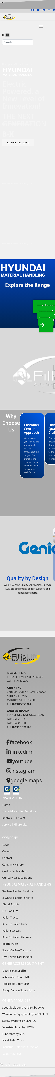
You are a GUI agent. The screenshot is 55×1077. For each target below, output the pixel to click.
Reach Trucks (10, 944)
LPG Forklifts (10, 911)
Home (6, 805)
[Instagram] (49, 10)
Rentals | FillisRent (13, 818)
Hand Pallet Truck (13, 1040)
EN (7, 34)
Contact (7, 858)
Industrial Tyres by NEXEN (18, 1027)
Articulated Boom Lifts (16, 977)
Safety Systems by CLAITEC (19, 1020)
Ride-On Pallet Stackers (16, 937)
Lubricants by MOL (13, 1034)
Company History (13, 864)
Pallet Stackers (11, 930)
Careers (7, 851)
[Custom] (54, 10)
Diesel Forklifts (11, 904)
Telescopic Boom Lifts (15, 984)
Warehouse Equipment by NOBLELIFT (25, 1014)
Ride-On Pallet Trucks (15, 924)
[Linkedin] (44, 10)
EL (3, 34)
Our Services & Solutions (17, 877)
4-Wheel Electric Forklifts (17, 898)
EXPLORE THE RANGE (18, 143)
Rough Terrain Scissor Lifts (18, 990)
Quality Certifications (15, 871)
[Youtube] (38, 10)
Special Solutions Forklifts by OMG (23, 1007)
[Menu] (33, 26)
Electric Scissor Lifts (14, 970)
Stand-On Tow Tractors (16, 950)
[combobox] (17, 42)
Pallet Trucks (10, 917)
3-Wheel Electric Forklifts (17, 891)
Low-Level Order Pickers (17, 957)
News (5, 845)
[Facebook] (32, 10)
